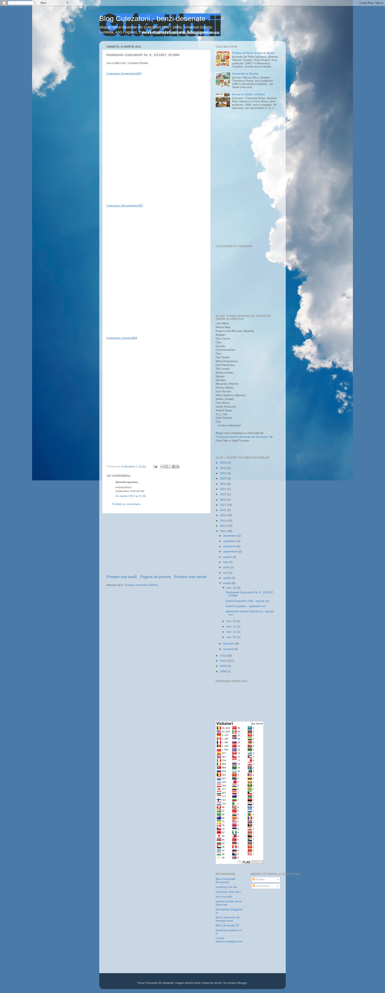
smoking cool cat (226, 887)
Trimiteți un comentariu (126, 504)
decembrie (230, 535)
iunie (226, 567)
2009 (223, 666)
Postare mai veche (190, 577)
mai (226, 572)
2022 (223, 483)
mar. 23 (231, 621)
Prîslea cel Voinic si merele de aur (253, 52)
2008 (223, 671)
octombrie (230, 546)
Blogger (242, 982)
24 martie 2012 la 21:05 (131, 496)
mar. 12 (231, 631)
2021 (223, 489)
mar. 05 (231, 637)
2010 (223, 660)
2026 (223, 462)
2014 (223, 520)
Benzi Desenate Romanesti (226, 881)
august (228, 556)
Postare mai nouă (121, 577)
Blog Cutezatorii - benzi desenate (152, 18)
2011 (223, 655)
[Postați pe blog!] (166, 467)
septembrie (230, 551)
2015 (223, 515)
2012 (223, 531)
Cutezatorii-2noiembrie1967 (124, 73)
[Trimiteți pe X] (170, 467)
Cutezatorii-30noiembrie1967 (124, 205)
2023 (223, 478)
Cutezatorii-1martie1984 (121, 337)
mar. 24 (231, 587)
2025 (223, 468)
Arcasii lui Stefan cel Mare (248, 94)
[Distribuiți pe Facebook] (174, 467)
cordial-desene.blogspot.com (229, 940)
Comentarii (262, 886)
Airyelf (218, 982)
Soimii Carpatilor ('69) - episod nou (248, 600)
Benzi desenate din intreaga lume (228, 919)
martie (227, 583)
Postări (259, 879)
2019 (223, 499)
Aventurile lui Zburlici (245, 73)
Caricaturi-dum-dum (228, 891)
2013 (223, 525)
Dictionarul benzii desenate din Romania (242, 436)
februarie (229, 643)
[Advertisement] (156, 544)
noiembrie (230, 541)
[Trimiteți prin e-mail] (162, 467)
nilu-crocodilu (224, 896)
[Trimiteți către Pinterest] (178, 467)
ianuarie (228, 649)
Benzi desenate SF (228, 925)
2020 (223, 494)
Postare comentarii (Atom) (141, 584)
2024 (223, 473)
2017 (223, 504)
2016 (223, 510)
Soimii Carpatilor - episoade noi (245, 606)
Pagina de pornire (155, 577)
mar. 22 (231, 626)
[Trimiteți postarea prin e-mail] (155, 466)
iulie (226, 562)
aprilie (227, 577)
